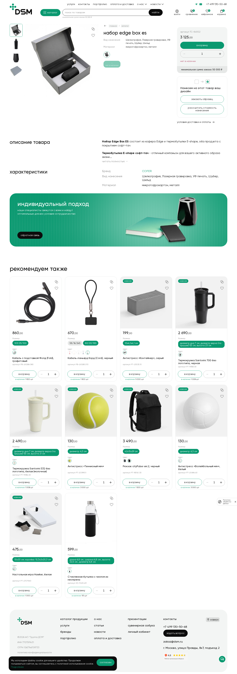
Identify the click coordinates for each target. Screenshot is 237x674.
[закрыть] (235, 501)
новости (99, 631)
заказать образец (202, 99)
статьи (99, 625)
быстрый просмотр (36, 302)
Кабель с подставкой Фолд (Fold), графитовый (33, 359)
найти (155, 12)
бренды (65, 631)
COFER (147, 171)
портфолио (68, 638)
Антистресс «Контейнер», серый (143, 358)
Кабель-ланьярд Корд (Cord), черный (90, 358)
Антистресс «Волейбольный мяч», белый (199, 468)
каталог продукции (74, 619)
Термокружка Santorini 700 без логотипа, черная (197, 362)
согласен (105, 662)
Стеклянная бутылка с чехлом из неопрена (88, 578)
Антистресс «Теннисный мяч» (86, 466)
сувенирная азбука (141, 625)
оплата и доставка (107, 638)
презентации (137, 619)
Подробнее (17, 667)
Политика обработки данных (227, 501)
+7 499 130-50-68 (216, 4)
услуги (64, 625)
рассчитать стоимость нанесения (202, 109)
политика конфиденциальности (34, 652)
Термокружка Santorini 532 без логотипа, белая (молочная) (31, 470)
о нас (98, 619)
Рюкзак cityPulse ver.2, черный (141, 466)
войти (177, 14)
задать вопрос (175, 633)
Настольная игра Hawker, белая (32, 574)
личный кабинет (139, 631)
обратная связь (30, 235)
